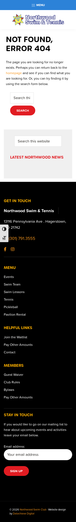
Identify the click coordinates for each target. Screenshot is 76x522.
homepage (14, 73)
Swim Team (12, 284)
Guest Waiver (13, 374)
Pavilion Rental (15, 314)
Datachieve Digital (23, 513)
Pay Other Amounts (18, 344)
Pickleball (11, 307)
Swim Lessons (14, 291)
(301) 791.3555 (21, 238)
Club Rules (12, 382)
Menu (40, 5)
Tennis (8, 299)
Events (9, 276)
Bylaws (9, 389)
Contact (9, 352)
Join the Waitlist (15, 337)
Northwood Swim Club (33, 509)
